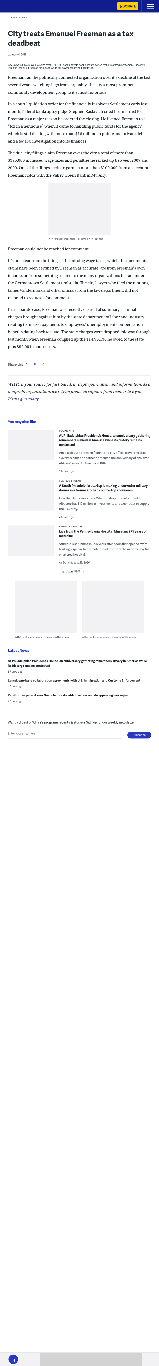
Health (77, 526)
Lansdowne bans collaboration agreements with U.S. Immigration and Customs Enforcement (74, 680)
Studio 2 (64, 526)
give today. (30, 399)
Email (43, 364)
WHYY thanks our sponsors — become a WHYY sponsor (75, 238)
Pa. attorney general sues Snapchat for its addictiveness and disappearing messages (68, 695)
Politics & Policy (70, 480)
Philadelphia (19, 17)
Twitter (35, 364)
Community (66, 430)
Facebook (27, 364)
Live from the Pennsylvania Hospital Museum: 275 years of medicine (103, 533)
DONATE (129, 6)
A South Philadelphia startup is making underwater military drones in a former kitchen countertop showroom (103, 487)
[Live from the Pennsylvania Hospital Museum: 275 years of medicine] (31, 543)
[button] (13, 1359)
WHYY (15, 6)
